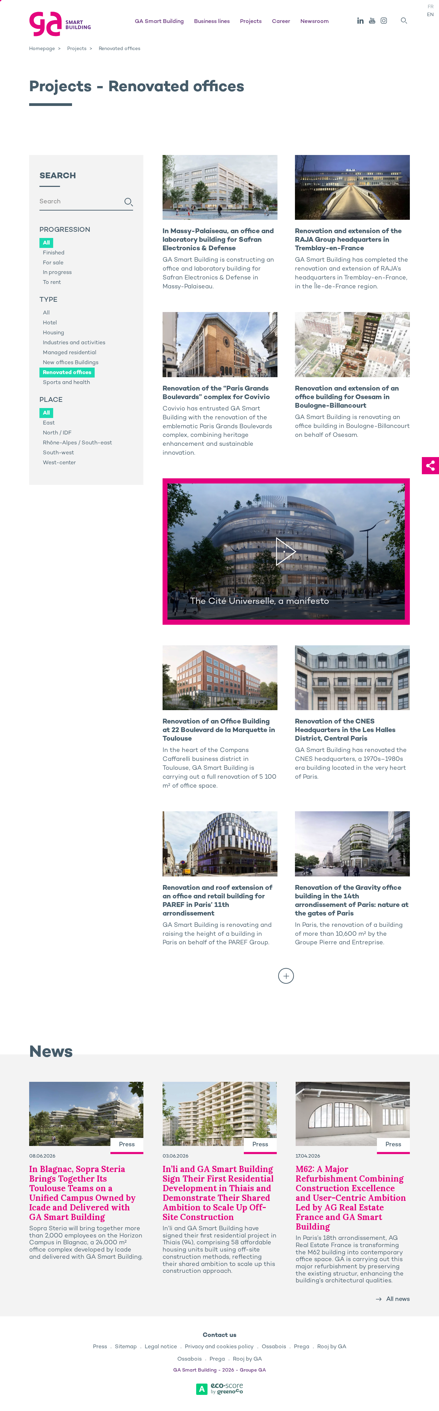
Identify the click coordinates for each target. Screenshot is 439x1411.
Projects (251, 22)
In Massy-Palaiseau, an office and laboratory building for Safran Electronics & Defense (218, 240)
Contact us (219, 1335)
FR (431, 7)
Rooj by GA (331, 1347)
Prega (301, 1347)
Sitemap (126, 1347)
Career (281, 22)
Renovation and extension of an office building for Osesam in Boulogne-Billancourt (347, 397)
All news (398, 1299)
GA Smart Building (159, 22)
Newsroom (314, 22)
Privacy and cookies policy (219, 1347)
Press (100, 1347)
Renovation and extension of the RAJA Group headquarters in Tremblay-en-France (348, 240)
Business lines (212, 22)
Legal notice (161, 1347)
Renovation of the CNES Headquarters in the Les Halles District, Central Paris (345, 730)
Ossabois (274, 1347)
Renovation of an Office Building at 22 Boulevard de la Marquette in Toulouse (219, 730)
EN (430, 14)
